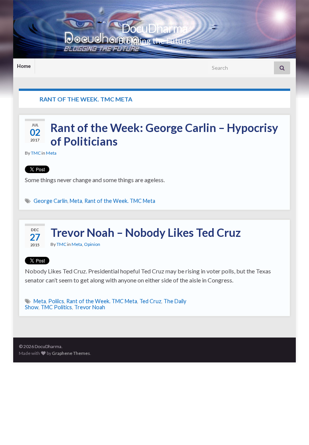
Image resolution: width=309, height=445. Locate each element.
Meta (51, 153)
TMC (36, 153)
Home (24, 66)
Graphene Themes (71, 353)
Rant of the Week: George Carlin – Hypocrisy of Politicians (164, 134)
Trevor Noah (89, 307)
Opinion (92, 244)
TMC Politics (56, 307)
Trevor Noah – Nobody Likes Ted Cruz (145, 232)
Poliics (56, 301)
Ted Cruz (150, 301)
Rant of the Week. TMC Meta (119, 201)
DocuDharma (154, 28)
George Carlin (50, 201)
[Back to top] (292, 428)
